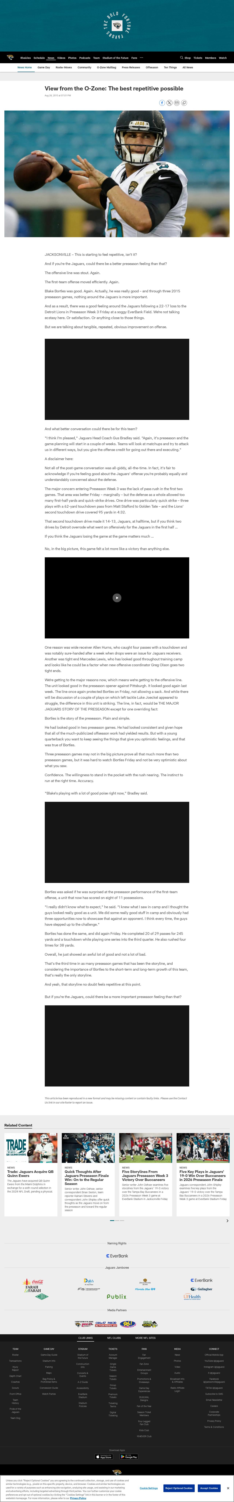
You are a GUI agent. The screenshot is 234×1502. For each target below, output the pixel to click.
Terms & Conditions (214, 1427)
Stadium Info (49, 1360)
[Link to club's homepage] (10, 57)
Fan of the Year (144, 1406)
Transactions (15, 1360)
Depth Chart (15, 1376)
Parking (49, 1367)
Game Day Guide (49, 1354)
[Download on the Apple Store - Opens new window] (104, 1457)
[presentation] (228, 1221)
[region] (117, 1488)
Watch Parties (49, 1394)
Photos (177, 1360)
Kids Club (144, 1430)
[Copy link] (184, 103)
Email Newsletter (214, 1400)
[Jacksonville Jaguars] (117, 1473)
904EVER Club (144, 1436)
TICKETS (113, 1349)
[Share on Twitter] (169, 104)
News (177, 1354)
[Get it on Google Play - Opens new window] (129, 1458)
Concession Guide (49, 1388)
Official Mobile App (214, 1354)
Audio (177, 1373)
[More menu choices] (141, 57)
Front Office (15, 1394)
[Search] (181, 57)
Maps (49, 1373)
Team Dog (15, 1418)
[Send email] (177, 104)
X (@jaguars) (214, 1373)
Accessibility (83, 1388)
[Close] (228, 1488)
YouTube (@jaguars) (214, 1360)
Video (177, 1367)
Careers (214, 1406)
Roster (15, 1354)
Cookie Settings (149, 1488)
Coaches (15, 1381)
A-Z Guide (83, 1382)
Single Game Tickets (113, 1367)
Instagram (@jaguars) (214, 1367)
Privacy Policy (214, 1421)
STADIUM (82, 1349)
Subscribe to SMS (214, 1394)
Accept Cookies (209, 1488)
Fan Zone (144, 1364)
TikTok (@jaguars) (214, 1388)
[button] (117, 379)
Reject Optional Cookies (179, 1488)
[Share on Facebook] (162, 104)
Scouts (15, 1388)
